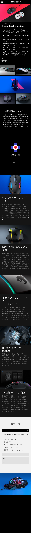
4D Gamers (15, 163)
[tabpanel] (15, 153)
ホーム (3, 24)
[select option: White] (5, 61)
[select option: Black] (3, 61)
